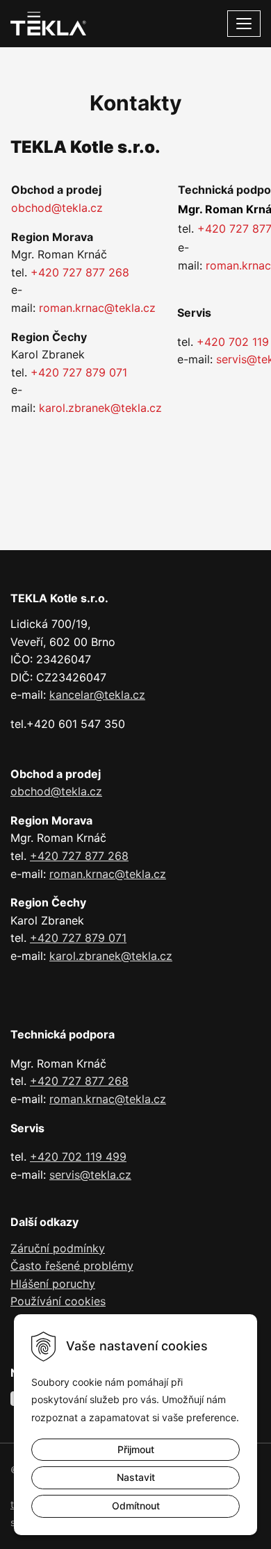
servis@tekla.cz (90, 1175)
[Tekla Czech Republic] (48, 22)
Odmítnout (136, 1505)
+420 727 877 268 (80, 272)
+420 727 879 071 (79, 372)
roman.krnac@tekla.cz (97, 308)
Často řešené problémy (71, 1266)
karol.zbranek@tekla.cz (100, 408)
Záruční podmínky (57, 1248)
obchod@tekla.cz (57, 208)
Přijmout (135, 1449)
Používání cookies (58, 1301)
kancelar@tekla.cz (97, 695)
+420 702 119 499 (78, 1156)
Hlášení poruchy (52, 1284)
